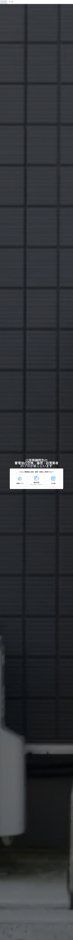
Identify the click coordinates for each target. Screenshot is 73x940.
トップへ (4, 1)
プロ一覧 (11, 1)
